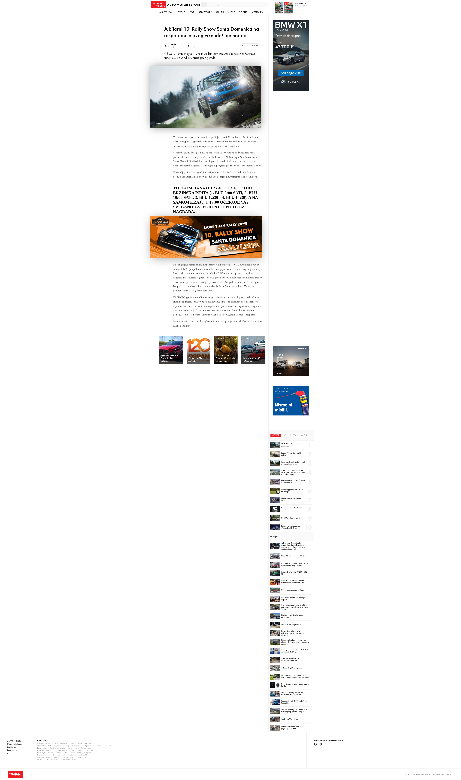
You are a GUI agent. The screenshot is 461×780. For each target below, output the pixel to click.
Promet (72, 750)
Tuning (65, 753)
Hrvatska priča (65, 759)
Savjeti (69, 748)
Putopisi (243, 12)
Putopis (293, 435)
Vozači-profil (82, 755)
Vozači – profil (76, 753)
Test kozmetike (77, 746)
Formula (52, 755)
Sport (231, 12)
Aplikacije (63, 743)
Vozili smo (108, 746)
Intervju (88, 743)
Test (192, 12)
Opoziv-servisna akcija (57, 748)
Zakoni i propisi (90, 750)
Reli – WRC (61, 755)
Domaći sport (41, 755)
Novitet (48, 743)
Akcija (55, 743)
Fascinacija (41, 753)
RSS (9, 753)
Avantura (40, 759)
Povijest (58, 753)
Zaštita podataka (14, 741)
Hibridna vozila (81, 757)
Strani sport (72, 755)
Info (94, 743)
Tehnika (79, 750)
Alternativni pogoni (44, 757)
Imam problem (42, 748)
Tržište (72, 743)
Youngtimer (87, 753)
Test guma (56, 746)
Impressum (257, 12)
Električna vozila (67, 757)
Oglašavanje (12, 747)
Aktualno (40, 743)
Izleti (74, 759)
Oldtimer (50, 753)
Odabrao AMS (51, 750)
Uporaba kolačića (14, 744)
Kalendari (40, 750)
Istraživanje (205, 12)
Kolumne (80, 743)
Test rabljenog (86, 748)
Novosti (180, 12)
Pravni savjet (62, 750)
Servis (77, 748)
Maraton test (41, 746)
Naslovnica (165, 12)
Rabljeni (220, 12)
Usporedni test (89, 746)
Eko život (56, 757)
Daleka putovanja (52, 759)
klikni (186, 325)
